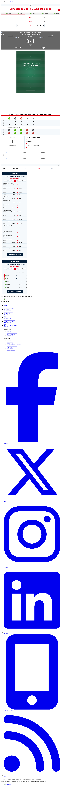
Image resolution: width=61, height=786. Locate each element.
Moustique (6, 309)
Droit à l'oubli (10, 343)
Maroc (20, 194)
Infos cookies (10, 342)
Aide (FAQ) (9, 331)
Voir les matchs (15, 254)
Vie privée (9, 340)
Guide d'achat (10, 348)
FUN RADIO (7, 313)
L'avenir (5, 306)
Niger (43, 48)
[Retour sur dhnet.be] (30, 2)
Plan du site (9, 347)
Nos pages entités (11, 350)
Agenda (5, 317)
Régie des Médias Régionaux (10, 325)
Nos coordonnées (11, 334)
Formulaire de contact (12, 333)
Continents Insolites (8, 312)
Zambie (13, 184)
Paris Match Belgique (9, 308)
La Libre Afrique (8, 310)
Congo (20, 184)
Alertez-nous (10, 335)
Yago (5, 316)
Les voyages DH (8, 318)
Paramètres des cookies (12, 346)
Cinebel (5, 305)
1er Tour (30, 21)
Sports (31, 5)
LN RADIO (6, 314)
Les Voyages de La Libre (9, 320)
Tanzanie (17, 48)
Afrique (30, 17)
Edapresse (6, 326)
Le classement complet (14, 291)
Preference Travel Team (9, 321)
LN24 (5, 324)
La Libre (6, 304)
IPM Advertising (7, 322)
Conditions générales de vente (14, 344)
